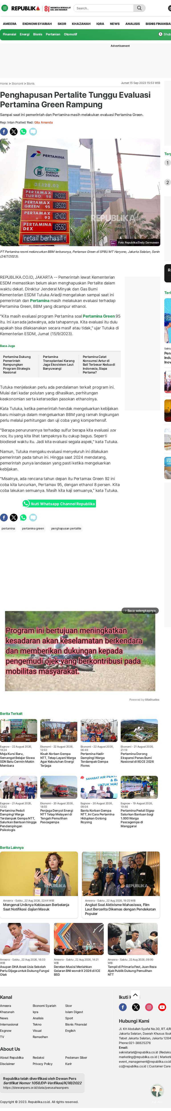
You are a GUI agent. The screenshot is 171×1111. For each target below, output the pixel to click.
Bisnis (37, 34)
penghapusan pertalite (66, 528)
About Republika (12, 1057)
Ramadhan (40, 1037)
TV (2, 1037)
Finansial (9, 34)
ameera (9, 24)
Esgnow (6, 1030)
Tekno (37, 1024)
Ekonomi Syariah (37, 24)
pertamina (8, 528)
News (4, 1018)
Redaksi (38, 1057)
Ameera (5, 1006)
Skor (68, 1006)
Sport (69, 1018)
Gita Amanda (43, 122)
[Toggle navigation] (4, 8)
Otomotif (70, 34)
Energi (25, 34)
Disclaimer (7, 1064)
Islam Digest (74, 1012)
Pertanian (53, 34)
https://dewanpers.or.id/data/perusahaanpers (36, 1087)
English (70, 1030)
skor (62, 24)
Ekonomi (17, 83)
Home (4, 83)
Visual (37, 1030)
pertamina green (33, 528)
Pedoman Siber (76, 1057)
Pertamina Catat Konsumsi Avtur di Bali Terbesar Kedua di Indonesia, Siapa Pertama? (99, 364)
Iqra (35, 1012)
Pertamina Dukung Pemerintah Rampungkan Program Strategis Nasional (17, 364)
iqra (100, 24)
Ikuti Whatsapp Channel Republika (63, 504)
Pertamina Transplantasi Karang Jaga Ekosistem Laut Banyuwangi (59, 362)
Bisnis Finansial (76, 1024)
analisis (132, 24)
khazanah (81, 24)
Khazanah (7, 1012)
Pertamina (39, 300)
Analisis (38, 1018)
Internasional (9, 1024)
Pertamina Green (99, 316)
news (114, 24)
